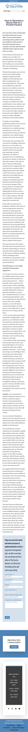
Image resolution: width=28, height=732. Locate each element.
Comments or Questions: (13, 600)
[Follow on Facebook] (8, 708)
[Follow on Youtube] (19, 708)
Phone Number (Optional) (13, 595)
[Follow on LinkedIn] (15, 708)
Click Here (14, 647)
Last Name (9, 580)
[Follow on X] (12, 708)
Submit (7, 617)
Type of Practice (11, 590)
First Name (9, 574)
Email (7, 585)
